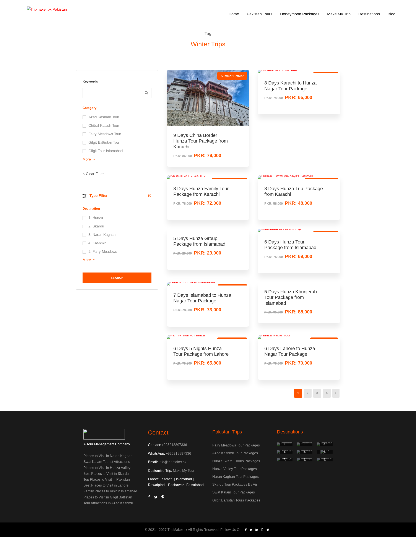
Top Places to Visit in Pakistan (106, 479)
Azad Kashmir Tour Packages (235, 453)
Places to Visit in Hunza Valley (106, 468)
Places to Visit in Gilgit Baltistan (107, 497)
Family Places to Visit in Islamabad (110, 491)
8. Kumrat (304, 461)
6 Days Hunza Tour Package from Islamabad (290, 244)
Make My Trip (339, 14)
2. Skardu (304, 445)
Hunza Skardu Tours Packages (236, 461)
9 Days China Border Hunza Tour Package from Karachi (200, 141)
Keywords (90, 81)
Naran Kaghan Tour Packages (235, 477)
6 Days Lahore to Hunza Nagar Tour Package (289, 351)
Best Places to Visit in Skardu (106, 473)
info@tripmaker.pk (172, 462)
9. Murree (324, 461)
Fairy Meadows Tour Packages (236, 445)
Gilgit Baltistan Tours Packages (236, 500)
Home (234, 14)
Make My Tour (183, 470)
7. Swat (284, 461)
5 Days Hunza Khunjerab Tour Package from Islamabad (290, 297)
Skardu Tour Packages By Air (234, 484)
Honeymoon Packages (299, 14)
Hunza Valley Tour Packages (234, 469)
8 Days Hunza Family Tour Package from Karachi (201, 191)
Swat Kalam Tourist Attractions (106, 462)
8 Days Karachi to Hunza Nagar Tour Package (290, 85)
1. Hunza (285, 445)
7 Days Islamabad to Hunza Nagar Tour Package (202, 297)
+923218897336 (174, 445)
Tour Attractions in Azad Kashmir (108, 503)
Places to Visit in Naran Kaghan (107, 456)
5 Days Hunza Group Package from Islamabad (199, 241)
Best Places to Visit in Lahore (105, 485)
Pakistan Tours (259, 14)
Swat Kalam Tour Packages (233, 492)
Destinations (369, 14)
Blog (391, 14)
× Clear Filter (93, 174)
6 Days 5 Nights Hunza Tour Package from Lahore (201, 351)
